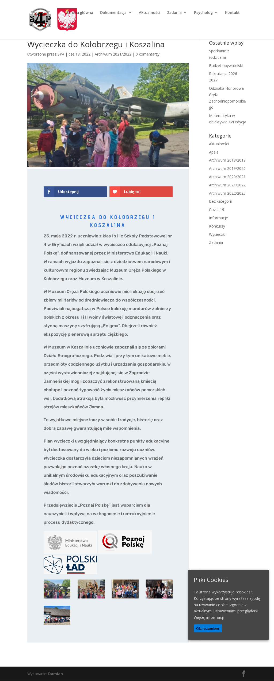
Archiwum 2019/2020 (227, 168)
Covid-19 (216, 209)
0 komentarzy (147, 54)
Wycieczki (217, 234)
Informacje (218, 217)
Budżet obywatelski (226, 65)
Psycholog (203, 13)
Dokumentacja (113, 13)
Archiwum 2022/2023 (227, 193)
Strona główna (80, 13)
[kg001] (125, 598)
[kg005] (159, 598)
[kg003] (57, 598)
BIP (70, 27)
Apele (214, 152)
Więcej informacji (209, 617)
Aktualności (149, 13)
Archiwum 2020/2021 (227, 176)
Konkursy (217, 226)
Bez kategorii (220, 201)
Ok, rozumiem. (208, 628)
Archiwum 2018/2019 (227, 160)
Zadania (174, 13)
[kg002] (91, 598)
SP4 (61, 54)
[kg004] (57, 624)
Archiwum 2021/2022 (113, 54)
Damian (55, 673)
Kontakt (232, 13)
